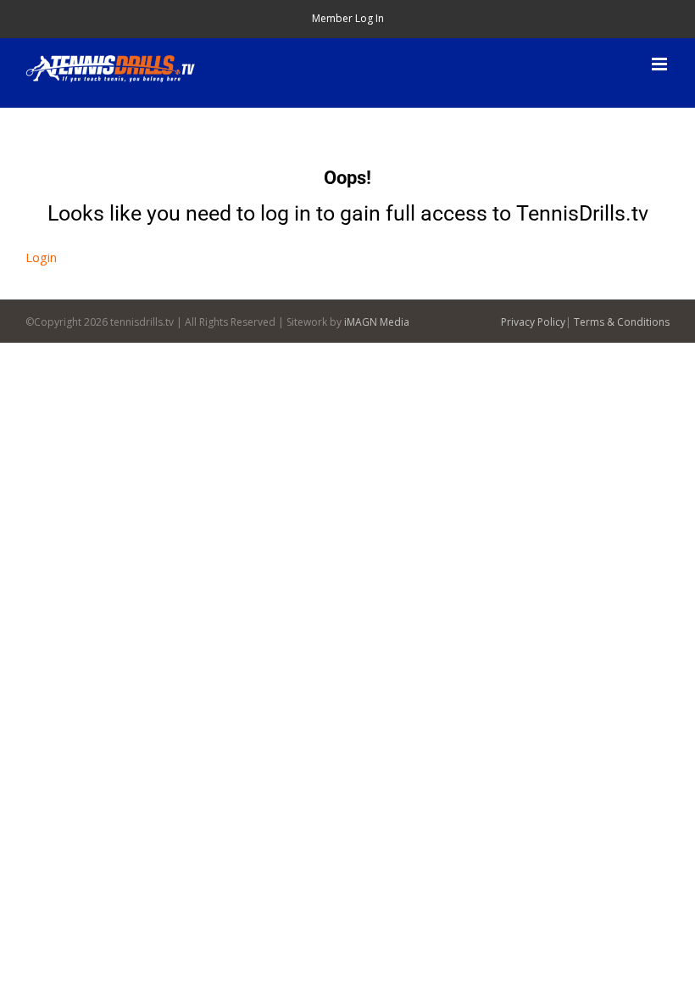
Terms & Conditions (622, 322)
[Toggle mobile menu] (661, 64)
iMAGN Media (376, 322)
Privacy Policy (533, 322)
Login (41, 257)
